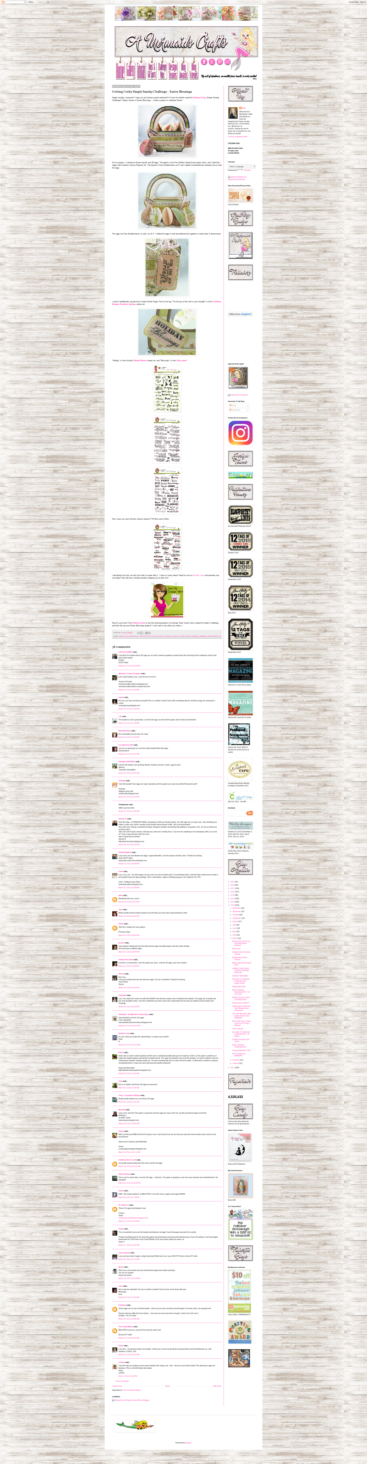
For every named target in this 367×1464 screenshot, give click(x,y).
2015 (233, 895)
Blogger (188, 1443)
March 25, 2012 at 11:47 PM (129, 1026)
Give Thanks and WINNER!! (238, 1055)
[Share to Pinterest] (149, 632)
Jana (121, 1286)
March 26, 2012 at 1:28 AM (129, 1073)
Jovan (121, 1191)
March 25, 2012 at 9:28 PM (129, 966)
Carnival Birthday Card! (241, 1050)
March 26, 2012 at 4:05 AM (129, 1088)
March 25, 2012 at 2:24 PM (129, 773)
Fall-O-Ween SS (145, 636)
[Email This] (138, 632)
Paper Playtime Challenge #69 (239, 1046)
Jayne (121, 1229)
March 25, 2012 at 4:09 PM (129, 845)
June (235, 928)
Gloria (121, 924)
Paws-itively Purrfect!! (240, 1003)
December (237, 908)
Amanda (122, 781)
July (234, 925)
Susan (121, 1131)
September (237, 918)
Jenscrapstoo (124, 1253)
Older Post (217, 1386)
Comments (235, 410)
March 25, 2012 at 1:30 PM (129, 690)
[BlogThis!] (141, 632)
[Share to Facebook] (146, 632)
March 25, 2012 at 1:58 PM (129, 737)
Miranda (122, 1110)
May (234, 932)
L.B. (120, 716)
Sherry (121, 974)
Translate (247, 170)
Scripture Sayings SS (172, 636)
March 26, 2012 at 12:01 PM (129, 1166)
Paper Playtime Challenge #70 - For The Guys (241, 992)
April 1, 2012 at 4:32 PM (128, 1376)
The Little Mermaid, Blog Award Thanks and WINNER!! (241, 1016)
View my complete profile (237, 137)
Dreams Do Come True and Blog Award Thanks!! (241, 943)
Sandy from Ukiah (126, 960)
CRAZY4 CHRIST (125, 652)
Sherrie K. (123, 819)
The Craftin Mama (126, 1327)
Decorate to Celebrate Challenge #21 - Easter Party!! (240, 981)
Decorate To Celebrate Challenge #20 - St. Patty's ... (241, 1034)
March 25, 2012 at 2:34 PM (129, 797)
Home (167, 1386)
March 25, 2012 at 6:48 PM (129, 864)
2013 (233, 902)
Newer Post (117, 1386)
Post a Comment (122, 1381)
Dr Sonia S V (124, 1205)
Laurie (121, 697)
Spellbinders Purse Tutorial (239, 958)
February (236, 1060)
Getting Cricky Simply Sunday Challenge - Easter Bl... (241, 970)
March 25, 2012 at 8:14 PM (129, 902)
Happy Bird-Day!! (239, 987)
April (235, 935)
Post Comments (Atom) (132, 1390)
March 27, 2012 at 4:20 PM (129, 1245)
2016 (233, 892)
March (235, 938)
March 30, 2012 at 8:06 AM (129, 1319)
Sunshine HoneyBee (127, 762)
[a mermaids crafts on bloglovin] (240, 316)
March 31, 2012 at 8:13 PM (129, 1355)
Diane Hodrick (124, 1174)
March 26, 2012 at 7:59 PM (129, 1197)
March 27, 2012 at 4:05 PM (129, 1221)
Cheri (121, 871)
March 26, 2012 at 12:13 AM (129, 1045)
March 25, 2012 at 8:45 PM (129, 952)
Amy (120, 910)
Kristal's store (198, 575)
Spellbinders (203, 636)
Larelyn (122, 1362)
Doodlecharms (133, 636)
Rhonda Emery (125, 731)
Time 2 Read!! (237, 1029)
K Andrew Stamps (158, 636)
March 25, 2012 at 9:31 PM (129, 1007)
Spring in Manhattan (240, 976)
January (236, 1063)
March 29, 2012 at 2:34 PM (129, 1297)
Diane (121, 1346)
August (235, 921)
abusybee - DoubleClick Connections (134, 1014)
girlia (121, 895)
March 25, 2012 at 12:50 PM (129, 666)
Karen (121, 1053)
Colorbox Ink (123, 636)
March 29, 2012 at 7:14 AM (129, 1259)
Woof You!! (236, 949)
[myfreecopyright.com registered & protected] (240, 179)
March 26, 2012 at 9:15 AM (129, 1102)
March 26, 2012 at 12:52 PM (129, 1183)
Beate (121, 1267)
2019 (233, 882)
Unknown (122, 1305)
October (236, 915)
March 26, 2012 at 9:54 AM (129, 1123)
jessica (121, 943)
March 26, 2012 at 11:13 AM (129, 1152)
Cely (120, 1081)
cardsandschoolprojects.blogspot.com (133, 1218)
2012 (233, 905)
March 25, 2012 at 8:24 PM (129, 935)
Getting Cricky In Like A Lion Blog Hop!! (241, 998)
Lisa (244, 108)
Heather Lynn (124, 1033)
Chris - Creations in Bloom (129, 1095)
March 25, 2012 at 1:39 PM (129, 723)
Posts (233, 405)
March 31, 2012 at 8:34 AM (129, 1338)
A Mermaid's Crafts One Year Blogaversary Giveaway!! (241, 1008)
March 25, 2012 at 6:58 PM (129, 888)
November (237, 911)
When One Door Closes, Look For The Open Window (241, 1023)
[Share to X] (143, 632)
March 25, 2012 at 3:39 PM (129, 811)
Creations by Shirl (126, 745)
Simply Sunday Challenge (189, 636)
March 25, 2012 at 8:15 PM (129, 916)
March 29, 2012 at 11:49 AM (129, 1278)
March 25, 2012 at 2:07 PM (129, 754)
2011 (233, 1068)
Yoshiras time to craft (127, 1160)
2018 (233, 885)
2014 (233, 899)
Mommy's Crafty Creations (130, 674)
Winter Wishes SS (214, 636)
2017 (233, 888)
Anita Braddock (125, 852)
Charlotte (122, 995)
